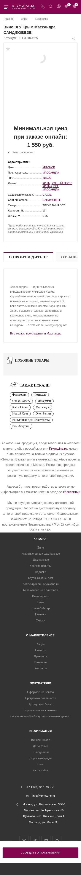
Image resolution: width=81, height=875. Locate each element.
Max (57, 840)
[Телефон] (42, 7)
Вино (40, 547)
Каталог (41, 539)
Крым (46, 183)
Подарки (40, 572)
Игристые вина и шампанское (40, 553)
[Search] (50, 7)
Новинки (40, 614)
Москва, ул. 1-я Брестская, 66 (44, 810)
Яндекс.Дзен (46, 840)
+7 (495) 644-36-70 (40, 786)
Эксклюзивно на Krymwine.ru (40, 590)
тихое (47, 177)
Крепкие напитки (40, 565)
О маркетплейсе (40, 635)
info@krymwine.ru (43, 795)
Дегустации (40, 746)
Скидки (40, 620)
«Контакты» (71, 492)
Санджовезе (52, 200)
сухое (47, 194)
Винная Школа (40, 740)
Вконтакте (24, 840)
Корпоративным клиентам (40, 710)
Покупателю (40, 683)
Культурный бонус (40, 704)
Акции (40, 644)
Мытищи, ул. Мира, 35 (43, 822)
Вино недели (40, 596)
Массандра (51, 172)
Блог (40, 764)
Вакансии (40, 662)
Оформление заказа (40, 692)
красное (49, 167)
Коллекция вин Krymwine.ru (41, 584)
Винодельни (41, 752)
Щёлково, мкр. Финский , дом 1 (43, 816)
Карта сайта (40, 770)
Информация (40, 731)
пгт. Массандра (51, 188)
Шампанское (40, 559)
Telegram (35, 840)
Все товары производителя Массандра (35, 333)
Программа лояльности (40, 698)
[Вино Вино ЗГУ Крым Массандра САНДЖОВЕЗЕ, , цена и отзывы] (40, 58)
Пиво (40, 602)
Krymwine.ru (58, 448)
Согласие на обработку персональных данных (40, 716)
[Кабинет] (59, 7)
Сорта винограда (41, 758)
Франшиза (40, 656)
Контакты (41, 668)
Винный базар (41, 608)
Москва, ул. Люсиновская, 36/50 (43, 804)
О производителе (28, 257)
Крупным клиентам (40, 578)
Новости (40, 650)
